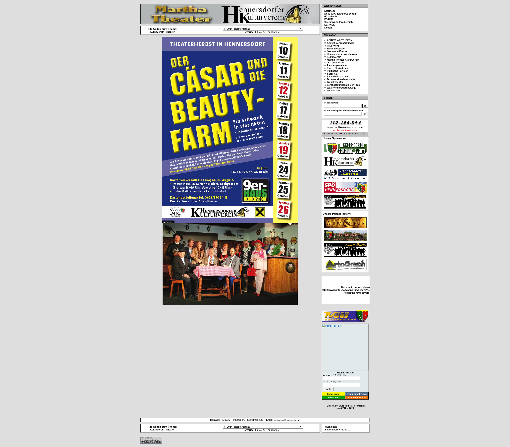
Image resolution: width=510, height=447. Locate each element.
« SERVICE (330, 73)
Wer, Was (335, 375)
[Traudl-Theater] (345, 207)
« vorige (249, 32)
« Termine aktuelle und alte (339, 79)
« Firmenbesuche (334, 48)
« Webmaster (332, 90)
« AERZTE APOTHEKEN (338, 40)
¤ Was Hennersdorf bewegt (340, 87)
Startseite (329, 11)
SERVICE (329, 25)
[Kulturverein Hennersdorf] (345, 165)
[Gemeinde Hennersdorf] (345, 152)
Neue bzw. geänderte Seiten (340, 13)
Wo (332, 381)
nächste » (273, 32)
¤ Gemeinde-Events (335, 51)
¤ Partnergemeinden (336, 65)
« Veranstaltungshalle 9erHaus (342, 85)
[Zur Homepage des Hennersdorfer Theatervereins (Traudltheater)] (345, 256)
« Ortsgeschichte (334, 62)
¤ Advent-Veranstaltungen (339, 43)
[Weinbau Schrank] (345, 227)
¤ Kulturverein (332, 57)
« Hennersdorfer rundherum (340, 54)
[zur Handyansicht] (2, 2)
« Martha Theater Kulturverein (341, 59)
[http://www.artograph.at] (345, 269)
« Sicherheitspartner (336, 76)
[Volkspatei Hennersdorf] (345, 178)
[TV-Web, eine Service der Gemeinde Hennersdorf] (345, 320)
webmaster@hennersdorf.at (286, 420)
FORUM (328, 19)
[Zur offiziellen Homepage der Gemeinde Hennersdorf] (345, 240)
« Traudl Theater (333, 82)
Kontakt (328, 27)
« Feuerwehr (331, 45)
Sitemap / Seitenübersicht (338, 22)
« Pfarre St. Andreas (336, 68)
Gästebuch (330, 16)
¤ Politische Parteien (336, 71)
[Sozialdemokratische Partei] (345, 191)
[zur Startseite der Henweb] (151, 442)
